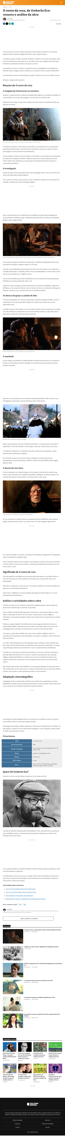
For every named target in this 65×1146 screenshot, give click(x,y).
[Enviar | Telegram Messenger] (12, 23)
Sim (20, 904)
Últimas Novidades (17, 1120)
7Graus (36, 1132)
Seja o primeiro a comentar (29, 918)
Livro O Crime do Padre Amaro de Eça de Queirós (21, 889)
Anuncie (48, 1127)
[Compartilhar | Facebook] (4, 23)
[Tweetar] (7, 23)
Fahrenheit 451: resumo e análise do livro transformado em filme (26, 899)
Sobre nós (47, 1120)
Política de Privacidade (47, 1123)
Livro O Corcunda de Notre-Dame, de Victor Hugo (21, 892)
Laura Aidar (9, 909)
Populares (17, 1123)
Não (25, 904)
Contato (17, 1127)
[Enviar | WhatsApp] (9, 23)
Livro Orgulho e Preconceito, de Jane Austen (19, 896)
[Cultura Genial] (8, 2)
